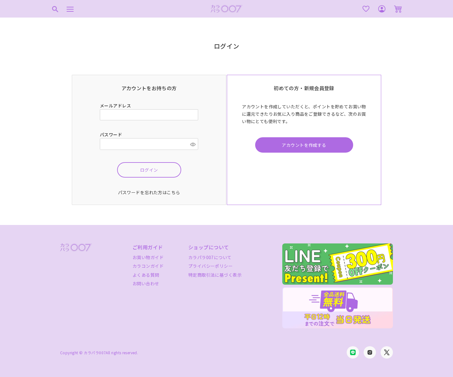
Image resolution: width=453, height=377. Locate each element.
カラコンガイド (148, 266)
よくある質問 (146, 275)
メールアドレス (116, 105)
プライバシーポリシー (210, 266)
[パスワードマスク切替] (193, 144)
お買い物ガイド (148, 257)
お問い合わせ (146, 283)
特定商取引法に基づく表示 (215, 275)
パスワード (111, 134)
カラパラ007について (210, 257)
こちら (173, 192)
